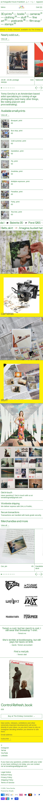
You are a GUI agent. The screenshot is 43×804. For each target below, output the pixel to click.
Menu (3, 7)
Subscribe (5, 739)
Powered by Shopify (7, 791)
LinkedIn (4, 756)
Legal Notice (6, 772)
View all (4, 39)
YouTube (4, 753)
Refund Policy (6, 775)
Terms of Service (7, 783)
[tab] (1, 87)
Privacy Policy (6, 777)
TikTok (3, 750)
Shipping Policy (7, 780)
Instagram (5, 748)
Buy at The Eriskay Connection (20, 716)
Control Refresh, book (16, 705)
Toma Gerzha (10, 788)
